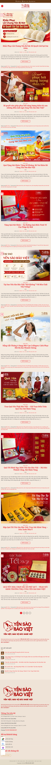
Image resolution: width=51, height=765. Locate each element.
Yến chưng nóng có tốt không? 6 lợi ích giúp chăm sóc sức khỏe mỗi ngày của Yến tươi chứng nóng (27, 657)
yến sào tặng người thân (11, 489)
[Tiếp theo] (30, 613)
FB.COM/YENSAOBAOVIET (11, 730)
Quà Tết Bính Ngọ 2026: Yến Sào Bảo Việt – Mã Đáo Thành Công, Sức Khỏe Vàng (25, 469)
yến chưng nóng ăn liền (20, 67)
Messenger (3, 749)
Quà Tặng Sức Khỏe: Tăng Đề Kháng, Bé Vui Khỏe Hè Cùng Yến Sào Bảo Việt (25, 166)
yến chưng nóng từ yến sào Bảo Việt (41, 125)
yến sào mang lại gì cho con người (10, 186)
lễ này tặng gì (38, 607)
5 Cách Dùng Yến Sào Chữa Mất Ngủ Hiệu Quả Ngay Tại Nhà (29, 304)
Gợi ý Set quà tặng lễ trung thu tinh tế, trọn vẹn (17, 652)
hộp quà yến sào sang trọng (6, 367)
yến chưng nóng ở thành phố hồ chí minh (32, 487)
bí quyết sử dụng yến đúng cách (23, 66)
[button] (2, 6)
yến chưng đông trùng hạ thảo (38, 185)
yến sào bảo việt (28, 67)
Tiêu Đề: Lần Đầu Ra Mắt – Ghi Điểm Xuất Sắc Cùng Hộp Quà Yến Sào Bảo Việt (25, 662)
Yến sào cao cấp (30, 548)
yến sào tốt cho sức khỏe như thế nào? (29, 428)
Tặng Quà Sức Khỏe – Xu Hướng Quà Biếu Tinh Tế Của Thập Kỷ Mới (25, 226)
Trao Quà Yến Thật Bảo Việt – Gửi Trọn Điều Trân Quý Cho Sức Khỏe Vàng (25, 408)
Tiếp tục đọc (25, 61)
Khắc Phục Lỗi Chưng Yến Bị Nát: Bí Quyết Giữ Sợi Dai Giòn (25, 47)
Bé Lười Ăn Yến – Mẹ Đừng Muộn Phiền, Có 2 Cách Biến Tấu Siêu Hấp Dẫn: (23, 666)
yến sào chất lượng (12, 127)
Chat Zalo (3, 745)
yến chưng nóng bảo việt (29, 125)
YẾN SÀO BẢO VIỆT (32, 52)
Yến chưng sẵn (21, 761)
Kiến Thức (25, 44)
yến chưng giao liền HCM (15, 548)
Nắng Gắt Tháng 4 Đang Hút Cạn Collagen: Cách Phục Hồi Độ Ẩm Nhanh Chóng (25, 347)
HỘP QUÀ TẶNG (38, 761)
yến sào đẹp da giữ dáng (43, 428)
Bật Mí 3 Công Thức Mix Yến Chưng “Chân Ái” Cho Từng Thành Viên (22, 671)
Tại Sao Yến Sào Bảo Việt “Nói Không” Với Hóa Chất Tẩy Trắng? (25, 286)
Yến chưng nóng (30, 761)
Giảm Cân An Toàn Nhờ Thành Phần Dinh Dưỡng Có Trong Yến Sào (30, 245)
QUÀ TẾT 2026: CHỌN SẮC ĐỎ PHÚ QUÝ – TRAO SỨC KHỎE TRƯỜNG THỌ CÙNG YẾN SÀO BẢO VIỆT (25, 588)
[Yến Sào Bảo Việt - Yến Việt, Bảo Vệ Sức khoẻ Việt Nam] (25, 6)
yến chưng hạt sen (27, 185)
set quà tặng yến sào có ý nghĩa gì (10, 246)
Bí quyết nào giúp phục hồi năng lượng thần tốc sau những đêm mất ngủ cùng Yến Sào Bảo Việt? (26, 107)
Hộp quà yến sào (12, 67)
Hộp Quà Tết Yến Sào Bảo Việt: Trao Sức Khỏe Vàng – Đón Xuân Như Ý (25, 528)
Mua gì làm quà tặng (42, 306)
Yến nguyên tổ (13, 761)
